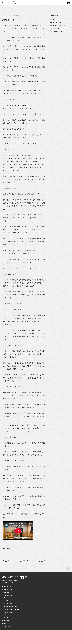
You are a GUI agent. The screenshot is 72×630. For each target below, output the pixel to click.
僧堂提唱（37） (55, 19)
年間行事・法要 (9, 595)
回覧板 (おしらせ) (12, 606)
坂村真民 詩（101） (56, 22)
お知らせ (7, 615)
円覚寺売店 (7, 620)
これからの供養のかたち (21, 120)
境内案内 (7, 592)
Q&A (5, 623)
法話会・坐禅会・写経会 (12, 609)
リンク (6, 617)
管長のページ (8, 598)
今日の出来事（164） (56, 31)
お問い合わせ (8, 626)
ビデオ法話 (9, 603)
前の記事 (6, 561)
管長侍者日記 (10, 600)
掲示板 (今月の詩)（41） (58, 25)
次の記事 (42, 561)
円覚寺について (9, 586)
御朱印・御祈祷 (9, 612)
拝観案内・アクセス (10, 589)
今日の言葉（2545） (56, 28)
